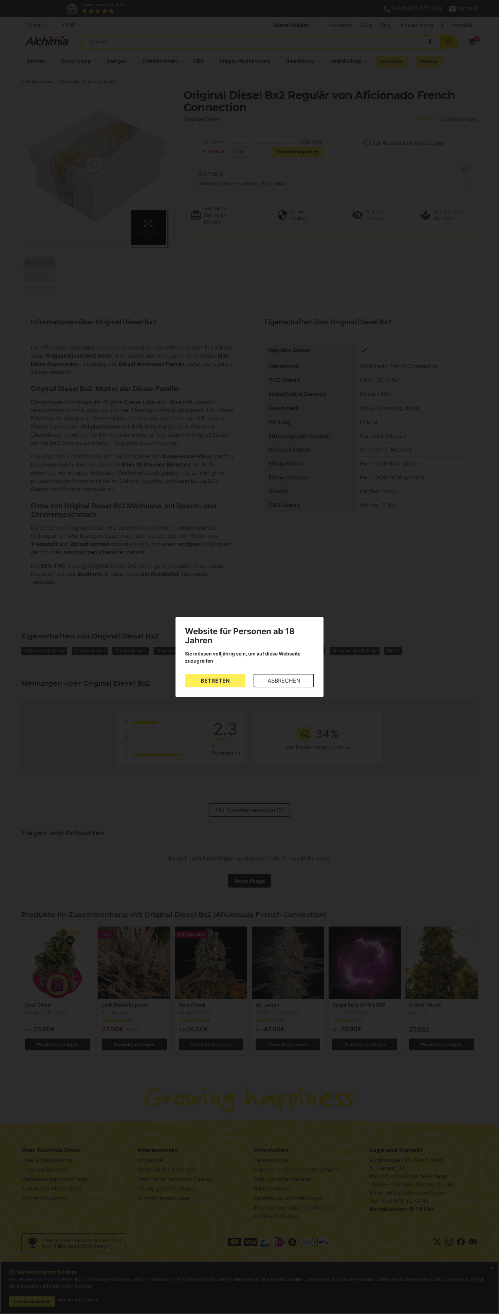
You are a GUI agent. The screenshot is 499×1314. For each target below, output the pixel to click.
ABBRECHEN (283, 680)
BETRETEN (215, 680)
